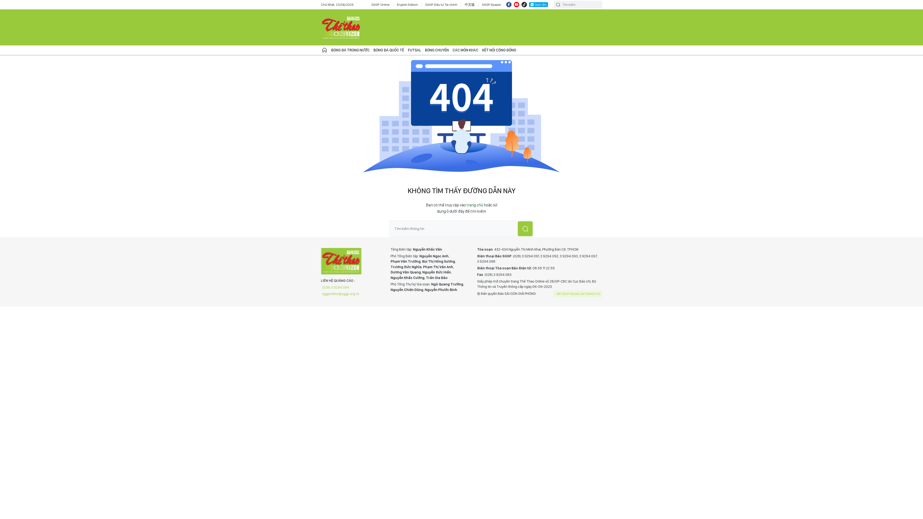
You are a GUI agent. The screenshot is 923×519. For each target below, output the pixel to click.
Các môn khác (465, 50)
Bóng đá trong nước (350, 50)
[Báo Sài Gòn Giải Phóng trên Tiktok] (524, 4)
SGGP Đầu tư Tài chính (441, 4)
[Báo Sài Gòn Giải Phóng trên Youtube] (516, 4)
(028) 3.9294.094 (335, 287)
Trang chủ (324, 50)
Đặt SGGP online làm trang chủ (578, 294)
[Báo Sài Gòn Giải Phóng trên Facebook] (509, 4)
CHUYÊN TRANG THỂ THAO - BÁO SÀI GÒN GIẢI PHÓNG (341, 27)
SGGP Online (380, 4)
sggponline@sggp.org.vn (340, 294)
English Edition (407, 4)
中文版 (470, 4)
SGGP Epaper (491, 4)
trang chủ (475, 205)
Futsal (414, 50)
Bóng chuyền (437, 50)
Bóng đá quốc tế (389, 50)
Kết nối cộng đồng (499, 50)
